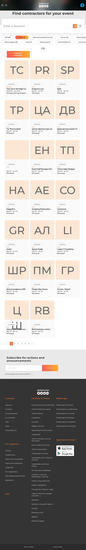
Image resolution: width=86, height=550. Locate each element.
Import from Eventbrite (14, 459)
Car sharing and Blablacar (41, 470)
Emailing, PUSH (37, 513)
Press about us (11, 430)
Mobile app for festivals (65, 418)
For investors (10, 418)
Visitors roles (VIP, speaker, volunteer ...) (41, 495)
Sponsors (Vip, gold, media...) (42, 504)
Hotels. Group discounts (40, 481)
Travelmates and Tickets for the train (42, 459)
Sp (68, 70)
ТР (17, 110)
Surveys (34, 508)
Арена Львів (37, 249)
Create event (10, 455)
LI (67, 230)
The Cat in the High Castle (17, 89)
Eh (42, 150)
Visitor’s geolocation (39, 449)
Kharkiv (9, 87)
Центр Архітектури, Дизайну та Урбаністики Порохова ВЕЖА (42, 129)
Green (9, 249)
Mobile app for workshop (66, 426)
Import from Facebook (13, 463)
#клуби (23, 93)
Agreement (9, 480)
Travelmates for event (39, 453)
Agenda (34, 517)
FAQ (7, 494)
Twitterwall (35, 435)
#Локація (10, 93)
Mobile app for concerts (65, 413)
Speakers (35, 500)
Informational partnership (15, 476)
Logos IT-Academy (65, 249)
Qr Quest (34, 422)
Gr (17, 230)
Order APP (9, 468)
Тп (67, 150)
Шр (16, 270)
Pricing (8, 451)
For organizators (11, 472)
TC (17, 70)
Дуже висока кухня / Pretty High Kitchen (67, 129)
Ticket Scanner (37, 413)
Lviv (33, 87)
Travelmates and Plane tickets (40, 465)
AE (42, 190)
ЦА (42, 110)
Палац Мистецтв (39, 289)
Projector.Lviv (38, 89)
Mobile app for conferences (66, 409)
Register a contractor (18, 54)
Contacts (8, 409)
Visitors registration (38, 485)
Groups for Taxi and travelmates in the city (39, 476)
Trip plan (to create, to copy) (42, 489)
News (7, 426)
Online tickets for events (40, 409)
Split (59, 89)
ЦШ (17, 312)
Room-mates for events (40, 445)
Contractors (35, 418)
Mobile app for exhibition (66, 422)
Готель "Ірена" (63, 289)
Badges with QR (37, 426)
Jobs (7, 422)
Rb (42, 310)
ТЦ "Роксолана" (13, 129)
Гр (67, 270)
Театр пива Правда (66, 169)
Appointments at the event (41, 430)
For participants (11, 413)
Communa (61, 209)
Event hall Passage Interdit (42, 169)
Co (68, 190)
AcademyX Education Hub (42, 209)
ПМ (42, 270)
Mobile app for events (64, 405)
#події (17, 93)
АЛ (42, 230)
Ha (17, 190)
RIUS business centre (41, 329)
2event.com (27, 546)
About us (8, 405)
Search (75, 26)
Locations (11, 84)
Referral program (37, 521)
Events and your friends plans (42, 405)
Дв (67, 110)
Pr (42, 70)
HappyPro (10, 209)
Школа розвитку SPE (15, 289)
